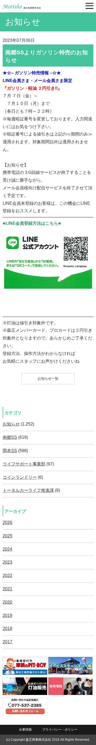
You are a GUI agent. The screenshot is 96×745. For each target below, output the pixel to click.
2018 (7, 628)
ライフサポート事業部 (24, 464)
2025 (7, 536)
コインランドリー (20, 477)
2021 (7, 589)
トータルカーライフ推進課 (28, 490)
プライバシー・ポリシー (59, 729)
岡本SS (10, 450)
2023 (7, 562)
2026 (7, 522)
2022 (7, 575)
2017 (7, 642)
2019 (7, 615)
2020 (7, 602)
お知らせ (11, 424)
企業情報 (25, 729)
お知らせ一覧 (48, 378)
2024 (7, 549)
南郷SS (10, 437)
